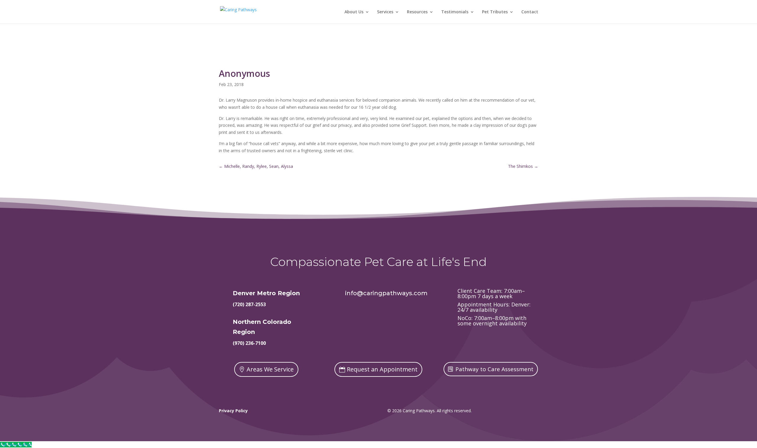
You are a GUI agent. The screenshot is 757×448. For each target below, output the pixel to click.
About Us (353, 12)
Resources (417, 12)
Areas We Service (270, 369)
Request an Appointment (382, 369)
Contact (529, 12)
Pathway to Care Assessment (494, 369)
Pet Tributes (495, 12)
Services (385, 12)
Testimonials (454, 12)
